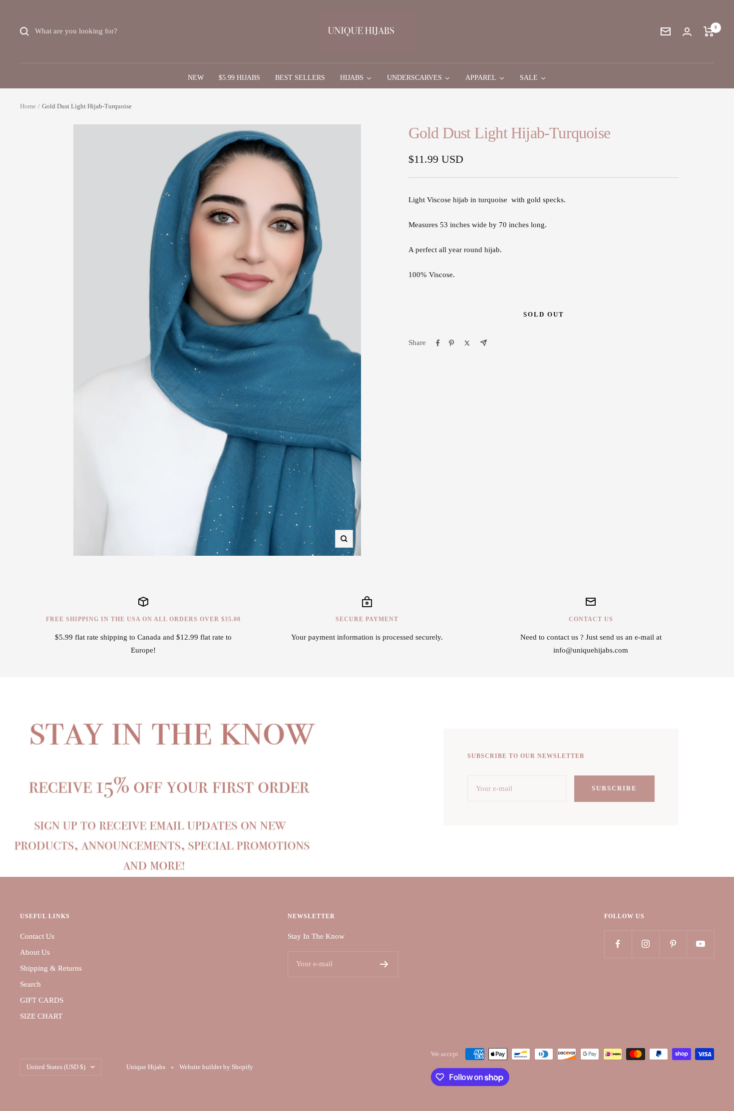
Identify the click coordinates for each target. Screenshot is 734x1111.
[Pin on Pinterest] (451, 343)
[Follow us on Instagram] (645, 944)
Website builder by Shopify (216, 1067)
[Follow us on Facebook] (618, 944)
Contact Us (37, 936)
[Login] (687, 31)
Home (28, 106)
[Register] (384, 964)
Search (30, 984)
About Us (35, 952)
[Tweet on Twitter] (467, 343)
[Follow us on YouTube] (700, 944)
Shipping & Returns (51, 968)
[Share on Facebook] (438, 343)
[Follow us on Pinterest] (673, 944)
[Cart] (709, 31)
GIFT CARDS (41, 1000)
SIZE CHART (41, 1016)
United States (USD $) (55, 1067)
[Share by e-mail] (483, 343)
